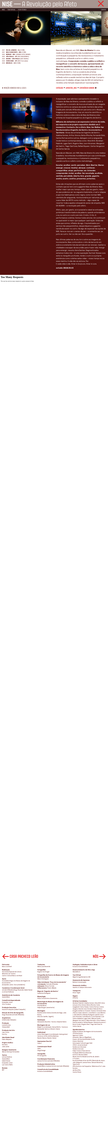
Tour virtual (11, 10)
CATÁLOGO (59, 88)
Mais (3, 10)
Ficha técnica (22, 10)
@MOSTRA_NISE (71, 88)
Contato (103, 10)
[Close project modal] (101, 4)
